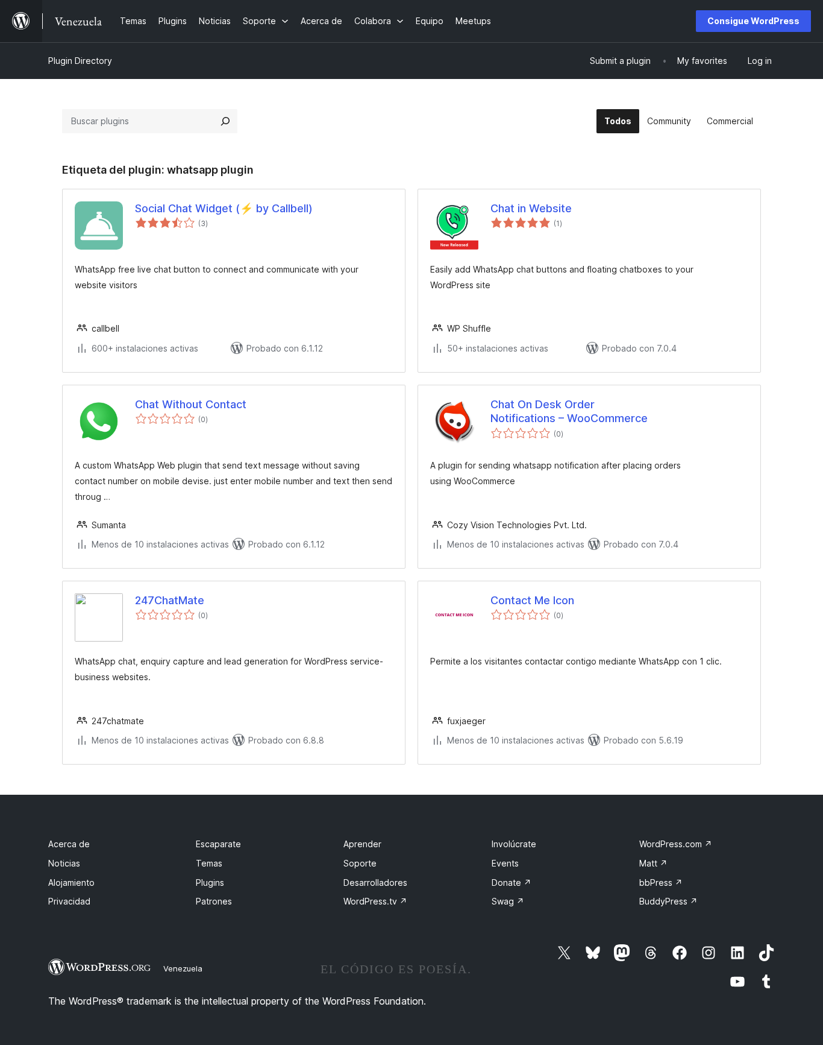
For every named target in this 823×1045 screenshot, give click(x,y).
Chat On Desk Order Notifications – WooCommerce (569, 411)
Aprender (362, 844)
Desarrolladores (375, 882)
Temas (209, 863)
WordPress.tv (375, 901)
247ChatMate (169, 600)
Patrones (214, 901)
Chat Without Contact (190, 404)
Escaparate (218, 844)
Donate (511, 882)
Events (505, 863)
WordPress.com (675, 844)
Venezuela (182, 968)
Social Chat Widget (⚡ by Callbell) (224, 208)
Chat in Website (531, 208)
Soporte (360, 863)
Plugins (210, 882)
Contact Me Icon (532, 600)
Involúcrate (514, 844)
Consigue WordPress (753, 21)
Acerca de (69, 844)
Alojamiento (71, 882)
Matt (653, 863)
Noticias (64, 863)
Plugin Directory (80, 60)
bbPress (661, 882)
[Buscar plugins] (225, 121)
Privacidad (69, 901)
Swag (508, 901)
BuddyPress (668, 901)
